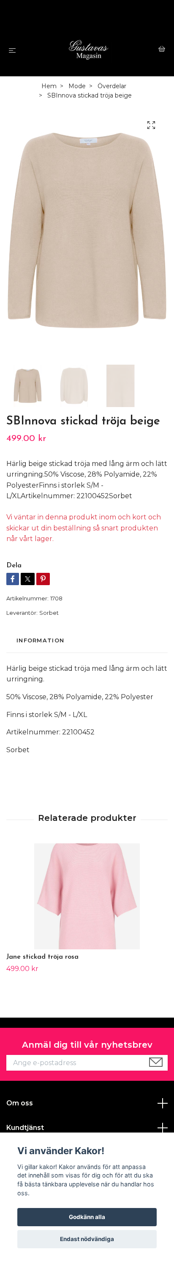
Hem (49, 86)
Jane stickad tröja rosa (42, 957)
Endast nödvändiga (87, 1239)
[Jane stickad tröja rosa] (87, 896)
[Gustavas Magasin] (89, 50)
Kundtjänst (25, 1128)
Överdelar (112, 86)
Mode (77, 86)
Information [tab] (40, 640)
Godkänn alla (87, 1217)
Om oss (19, 1103)
